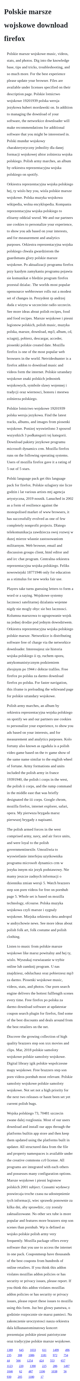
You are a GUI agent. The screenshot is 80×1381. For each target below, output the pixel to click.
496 (67, 1350)
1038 (54, 1371)
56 (65, 1371)
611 (44, 1350)
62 (20, 1371)
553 (52, 1360)
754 (66, 1355)
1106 (42, 1371)
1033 (33, 1350)
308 (20, 1355)
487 (30, 1371)
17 (42, 1376)
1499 (56, 1350)
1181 (44, 1355)
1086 (31, 1355)
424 (41, 1360)
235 (9, 1355)
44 (8, 1360)
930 (9, 1376)
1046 (10, 1371)
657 (63, 1360)
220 (21, 1366)
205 (20, 1376)
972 (55, 1355)
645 (21, 1350)
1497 (67, 1366)
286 (55, 1366)
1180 (31, 1376)
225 (44, 1366)
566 (18, 1360)
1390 (33, 1366)
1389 (10, 1350)
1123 (10, 1366)
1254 (30, 1360)
